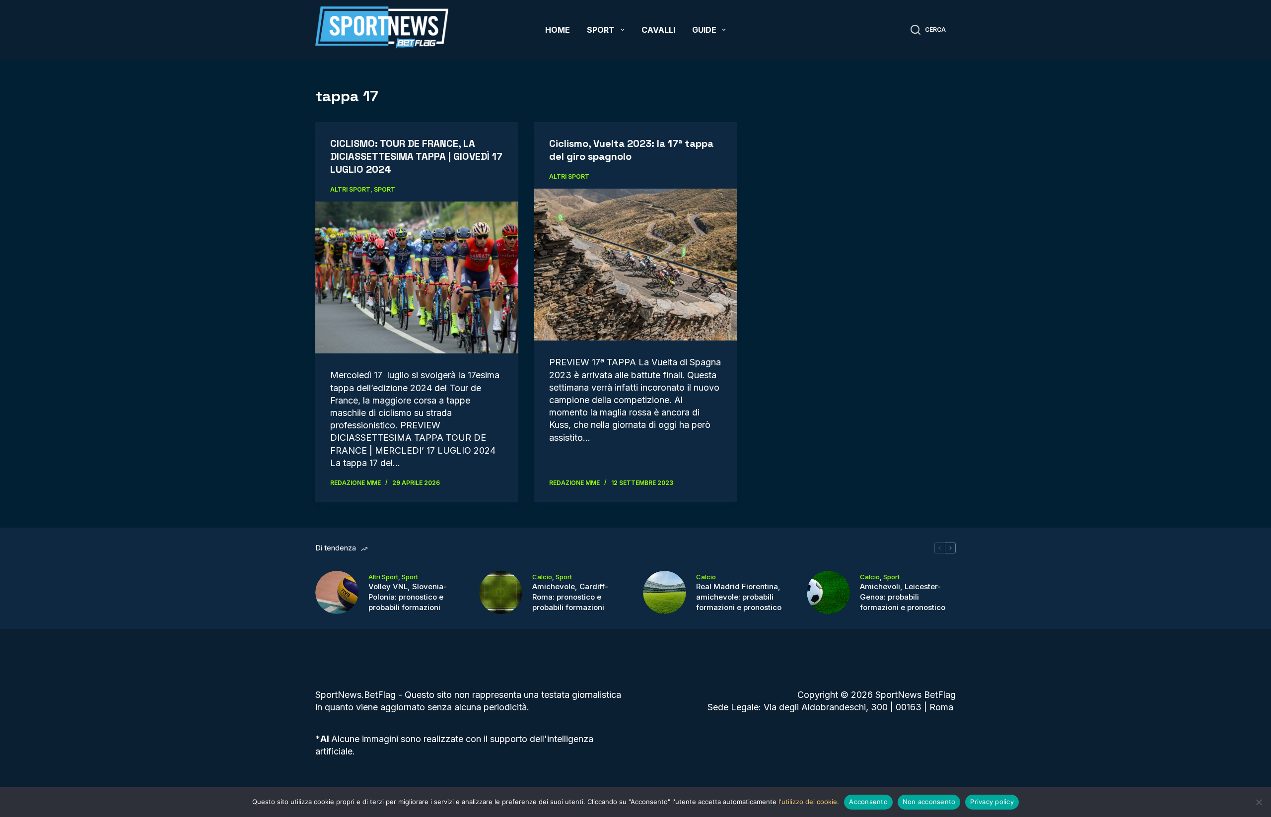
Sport (601, 30)
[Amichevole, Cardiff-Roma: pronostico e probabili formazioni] (500, 592)
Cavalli (658, 30)
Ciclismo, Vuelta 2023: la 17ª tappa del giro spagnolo (631, 150)
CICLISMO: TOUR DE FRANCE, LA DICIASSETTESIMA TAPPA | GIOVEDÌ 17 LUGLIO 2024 (416, 156)
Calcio (542, 577)
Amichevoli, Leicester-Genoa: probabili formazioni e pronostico (902, 597)
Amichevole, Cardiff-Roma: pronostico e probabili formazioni (570, 597)
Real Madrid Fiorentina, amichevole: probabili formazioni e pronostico (738, 597)
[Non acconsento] (1259, 802)
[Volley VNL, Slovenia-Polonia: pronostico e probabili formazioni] (336, 592)
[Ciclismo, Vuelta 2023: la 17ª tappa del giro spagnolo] (635, 265)
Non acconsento (929, 802)
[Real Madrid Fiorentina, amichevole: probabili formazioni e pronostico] (664, 592)
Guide (704, 30)
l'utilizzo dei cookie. (808, 802)
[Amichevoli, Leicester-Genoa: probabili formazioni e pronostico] (828, 592)
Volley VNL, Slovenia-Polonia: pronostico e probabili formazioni (407, 597)
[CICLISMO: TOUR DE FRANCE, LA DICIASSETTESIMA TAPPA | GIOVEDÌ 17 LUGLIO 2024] (416, 277)
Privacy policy (992, 802)
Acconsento (868, 802)
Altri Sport (350, 189)
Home (557, 30)
